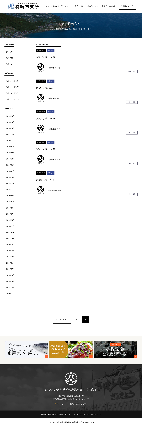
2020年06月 (10, 244)
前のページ (64, 320)
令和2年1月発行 (54, 160)
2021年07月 (10, 214)
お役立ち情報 (78, 6)
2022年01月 (10, 189)
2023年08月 (10, 159)
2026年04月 (10, 122)
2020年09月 (10, 238)
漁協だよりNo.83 (12, 81)
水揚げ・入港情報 (108, 6)
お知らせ (9, 52)
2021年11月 (10, 202)
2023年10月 (10, 153)
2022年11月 (10, 171)
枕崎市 (45, 414)
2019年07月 (10, 269)
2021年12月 (10, 196)
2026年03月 (10, 128)
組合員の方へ (93, 6)
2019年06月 (10, 275)
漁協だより (10, 64)
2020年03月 (10, 257)
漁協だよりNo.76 (12, 93)
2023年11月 (10, 147)
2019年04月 (10, 287)
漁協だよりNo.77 (12, 87)
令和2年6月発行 (54, 129)
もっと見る (132, 71)
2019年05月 (10, 281)
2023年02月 (10, 165)
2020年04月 (10, 251)
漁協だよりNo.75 (12, 99)
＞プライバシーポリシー (82, 414)
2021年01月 (10, 226)
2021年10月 (10, 208)
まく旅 (68, 414)
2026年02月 (10, 134)
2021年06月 (10, 220)
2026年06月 (10, 116)
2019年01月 (10, 293)
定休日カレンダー (127, 6)
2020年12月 (10, 232)
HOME (21, 15)
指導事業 (9, 58)
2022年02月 (10, 183)
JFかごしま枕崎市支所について (57, 6)
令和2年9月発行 (54, 98)
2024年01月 (10, 140)
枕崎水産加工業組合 (56, 414)
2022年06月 (10, 177)
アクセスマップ (62, 404)
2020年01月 (10, 263)
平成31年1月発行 (54, 190)
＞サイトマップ (96, 414)
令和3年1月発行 (54, 68)
